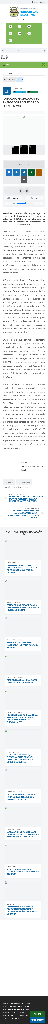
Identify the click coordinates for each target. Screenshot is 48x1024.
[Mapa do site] (29, 33)
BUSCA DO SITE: (9, 47)
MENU (7, 64)
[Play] (21, 191)
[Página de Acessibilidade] (10, 40)
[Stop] (27, 191)
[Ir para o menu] (24, 40)
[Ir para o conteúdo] (18, 40)
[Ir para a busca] (29, 40)
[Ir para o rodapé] (35, 40)
